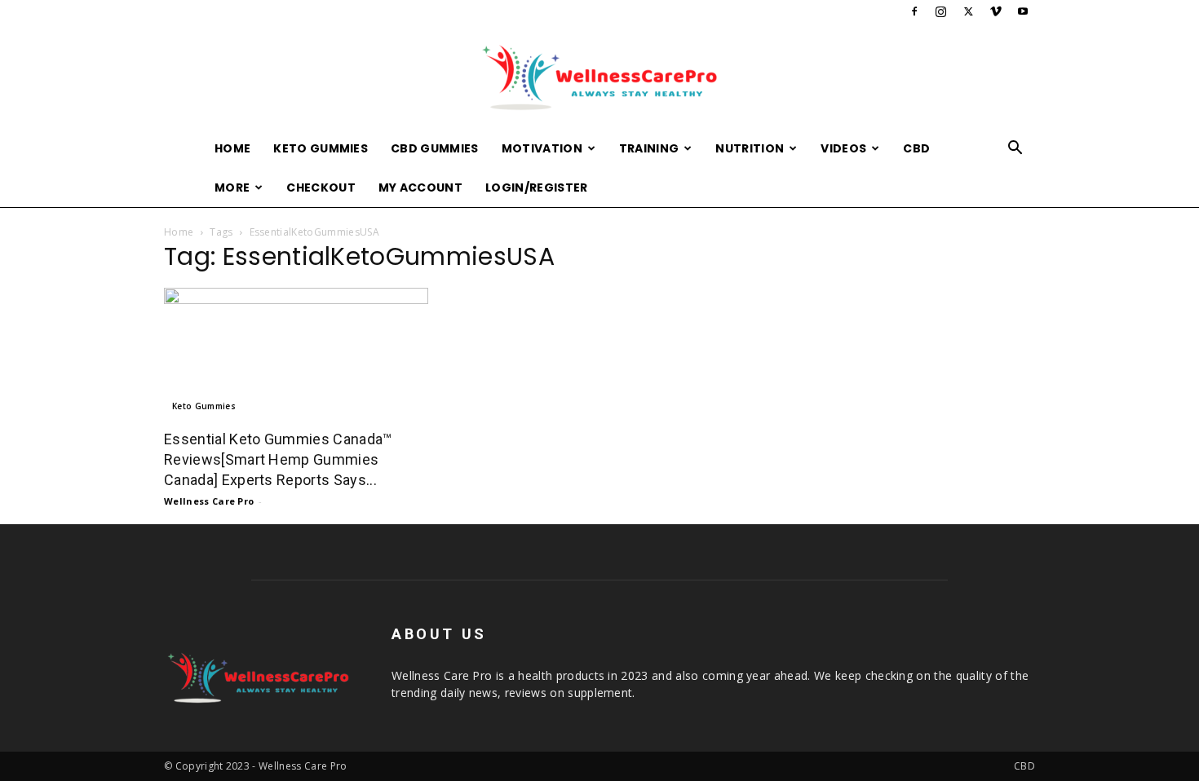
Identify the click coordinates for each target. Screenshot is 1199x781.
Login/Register (536, 187)
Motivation (542, 148)
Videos (843, 148)
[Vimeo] (996, 11)
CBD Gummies (435, 148)
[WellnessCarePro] (599, 77)
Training (649, 148)
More (232, 187)
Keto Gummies (320, 148)
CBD (916, 148)
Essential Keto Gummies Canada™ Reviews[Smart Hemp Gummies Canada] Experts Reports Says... (278, 459)
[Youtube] (1023, 11)
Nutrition (749, 148)
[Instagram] (941, 11)
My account (420, 187)
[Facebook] (914, 11)
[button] (1015, 149)
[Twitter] (968, 11)
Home (232, 148)
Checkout (321, 187)
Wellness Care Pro (209, 501)
